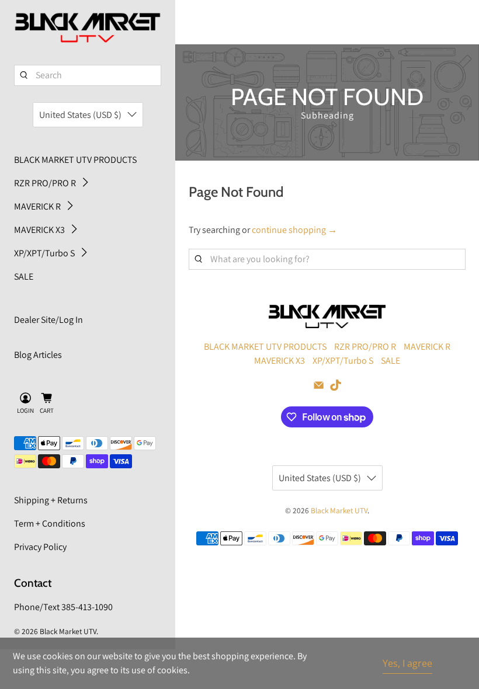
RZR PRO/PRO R (45, 183)
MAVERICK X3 (39, 230)
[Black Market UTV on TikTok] (335, 387)
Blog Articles (38, 355)
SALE (23, 276)
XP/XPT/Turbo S (44, 253)
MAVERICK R (37, 206)
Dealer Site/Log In (48, 320)
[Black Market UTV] (87, 28)
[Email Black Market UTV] (318, 387)
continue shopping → (294, 230)
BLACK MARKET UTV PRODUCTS (75, 160)
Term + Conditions (49, 523)
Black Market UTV (68, 631)
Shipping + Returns (51, 500)
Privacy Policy (40, 547)
